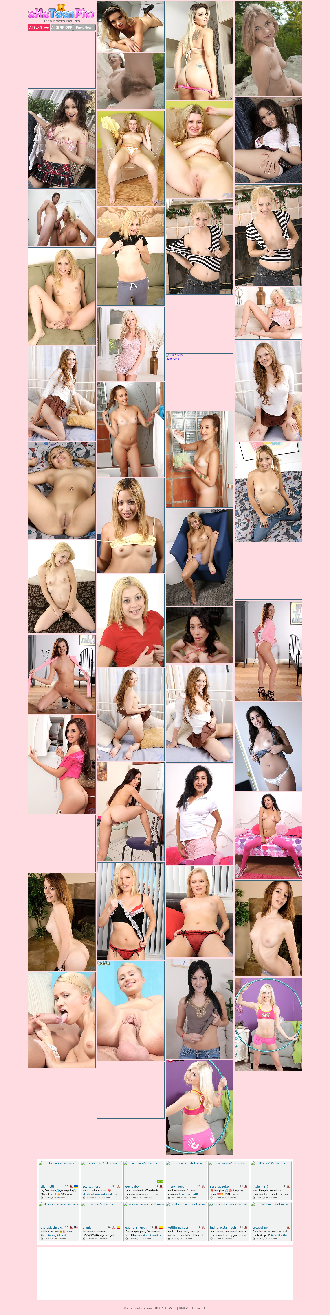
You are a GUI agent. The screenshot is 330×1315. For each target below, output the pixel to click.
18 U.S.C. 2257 (165, 1308)
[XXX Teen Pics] (62, 11)
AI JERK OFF (61, 27)
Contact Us (198, 1308)
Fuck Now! (84, 27)
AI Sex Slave (39, 27)
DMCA (183, 1308)
